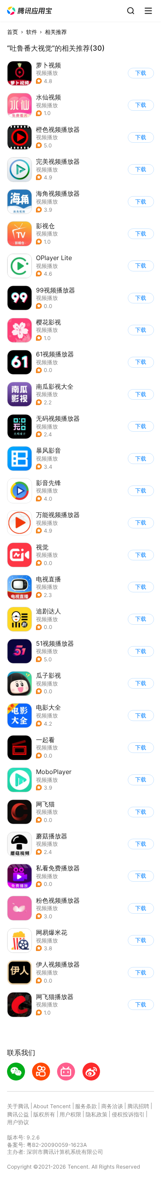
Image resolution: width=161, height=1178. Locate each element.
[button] (30, 11)
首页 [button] (12, 32)
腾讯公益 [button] (18, 1114)
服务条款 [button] (86, 1106)
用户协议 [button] (18, 1122)
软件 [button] (31, 32)
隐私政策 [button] (96, 1114)
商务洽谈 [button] (112, 1106)
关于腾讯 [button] (18, 1106)
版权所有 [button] (44, 1114)
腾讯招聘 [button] (138, 1106)
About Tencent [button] (52, 1106)
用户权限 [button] (70, 1114)
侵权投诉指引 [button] (128, 1114)
